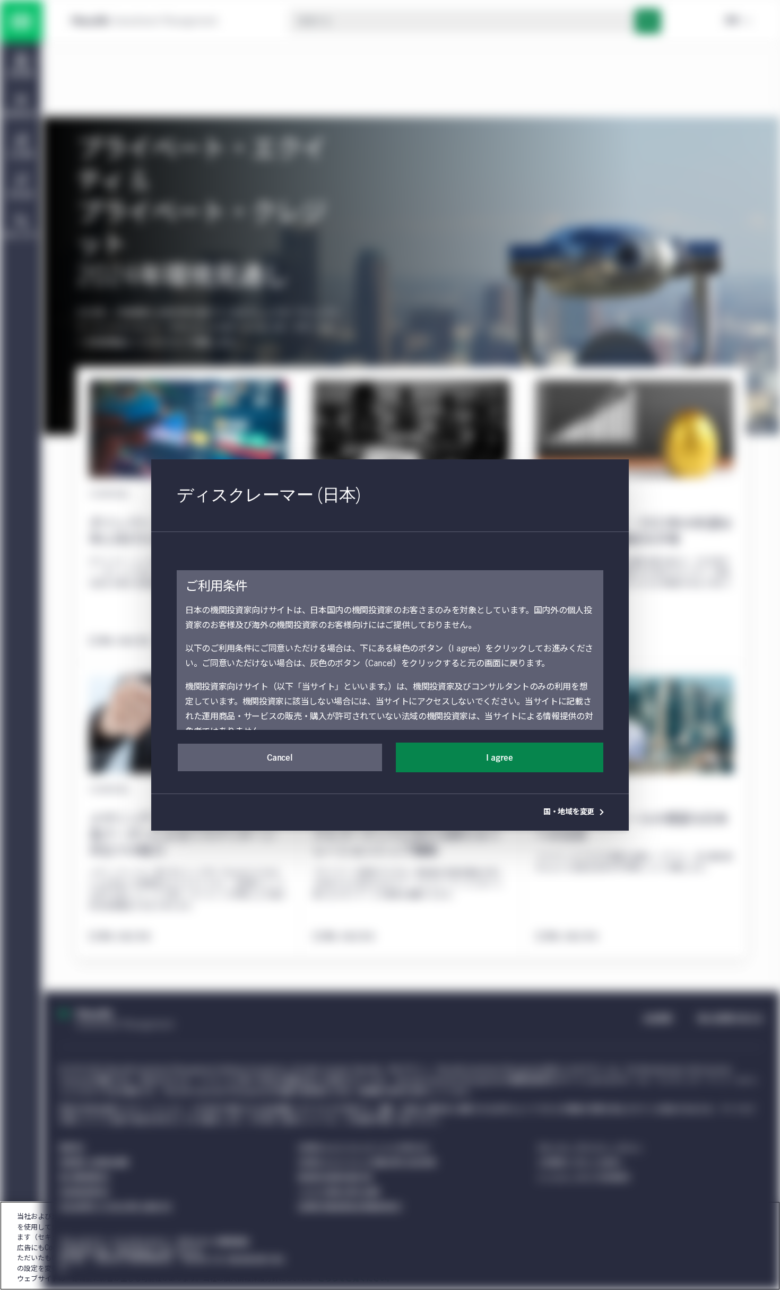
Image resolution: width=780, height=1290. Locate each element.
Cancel (279, 758)
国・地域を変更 (568, 812)
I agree (499, 758)
